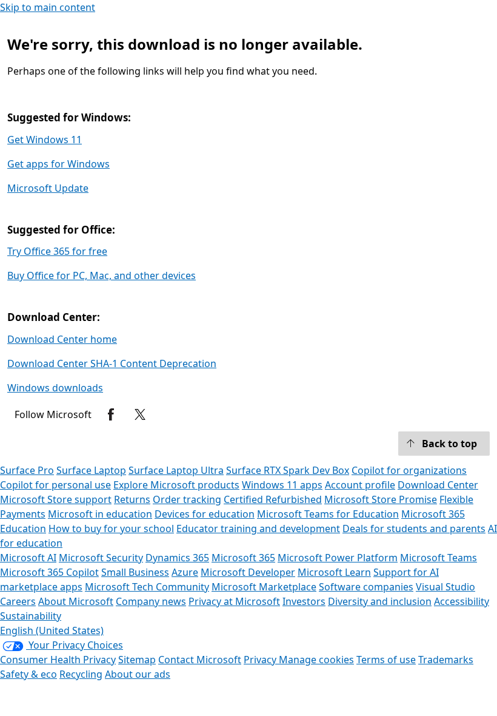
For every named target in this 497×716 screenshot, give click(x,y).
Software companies (366, 586)
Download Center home (62, 339)
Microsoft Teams (438, 557)
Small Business (135, 572)
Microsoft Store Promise (380, 499)
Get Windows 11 (44, 139)
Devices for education (205, 514)
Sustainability (30, 616)
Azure (185, 572)
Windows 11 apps (282, 484)
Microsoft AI (28, 557)
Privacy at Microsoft (234, 601)
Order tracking (187, 499)
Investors (303, 601)
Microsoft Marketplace (264, 586)
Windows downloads (55, 387)
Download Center (438, 484)
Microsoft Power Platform (338, 557)
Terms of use (386, 659)
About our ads (137, 674)
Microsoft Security (101, 557)
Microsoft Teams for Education (328, 514)
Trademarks (445, 659)
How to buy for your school (111, 528)
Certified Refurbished (273, 499)
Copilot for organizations (409, 470)
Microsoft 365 (243, 557)
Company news (151, 601)
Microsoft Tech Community (147, 586)
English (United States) (52, 630)
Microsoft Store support (56, 499)
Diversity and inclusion (380, 601)
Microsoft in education (100, 514)
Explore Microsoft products (176, 484)
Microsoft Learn (334, 572)
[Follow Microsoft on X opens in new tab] (140, 414)
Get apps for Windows (58, 164)
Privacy (261, 659)
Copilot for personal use (55, 484)
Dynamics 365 (177, 557)
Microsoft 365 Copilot (49, 572)
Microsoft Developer (248, 572)
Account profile (360, 484)
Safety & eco (28, 674)
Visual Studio (445, 586)
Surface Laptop (91, 470)
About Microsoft (75, 601)
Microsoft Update (47, 188)
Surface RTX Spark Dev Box (287, 470)
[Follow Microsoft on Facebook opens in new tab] (111, 414)
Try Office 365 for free (57, 251)
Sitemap (137, 659)
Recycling (80, 674)
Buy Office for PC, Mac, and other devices (101, 275)
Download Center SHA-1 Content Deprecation (111, 363)
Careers (18, 601)
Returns (132, 499)
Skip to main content (47, 7)
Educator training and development (258, 528)
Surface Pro (27, 470)
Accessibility (461, 601)
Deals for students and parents (413, 528)
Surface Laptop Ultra (176, 470)
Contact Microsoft (199, 659)
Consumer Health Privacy (58, 659)
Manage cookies (316, 659)
